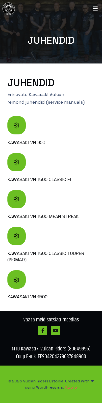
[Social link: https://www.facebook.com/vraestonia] (44, 330)
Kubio (71, 387)
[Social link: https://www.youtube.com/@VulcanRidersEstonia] (57, 330)
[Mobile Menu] (95, 8)
